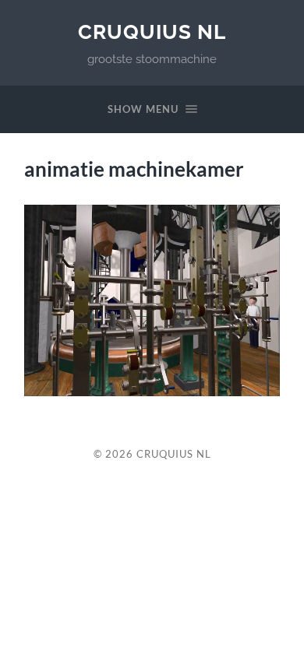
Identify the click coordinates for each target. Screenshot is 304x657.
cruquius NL (152, 31)
